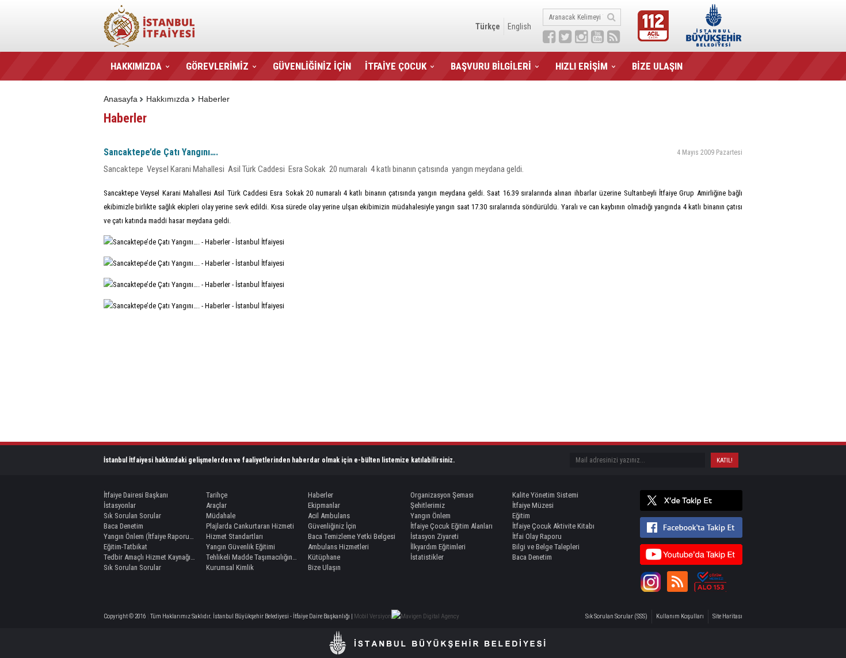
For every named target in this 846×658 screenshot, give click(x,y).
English (519, 26)
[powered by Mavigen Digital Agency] (425, 616)
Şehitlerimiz (427, 505)
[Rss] (677, 581)
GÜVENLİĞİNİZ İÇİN (312, 66)
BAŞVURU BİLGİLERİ (491, 66)
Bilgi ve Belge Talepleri (546, 546)
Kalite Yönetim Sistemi (545, 495)
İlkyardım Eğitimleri (438, 546)
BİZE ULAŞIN (657, 66)
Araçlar (216, 505)
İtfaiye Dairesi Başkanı (136, 495)
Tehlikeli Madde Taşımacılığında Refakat (252, 557)
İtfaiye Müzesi (533, 505)
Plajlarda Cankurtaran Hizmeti (250, 526)
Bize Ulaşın (324, 567)
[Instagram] (650, 581)
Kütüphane (324, 557)
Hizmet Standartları (234, 536)
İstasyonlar (120, 505)
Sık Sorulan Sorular (132, 515)
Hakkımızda (167, 99)
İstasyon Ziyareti (434, 536)
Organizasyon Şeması (442, 495)
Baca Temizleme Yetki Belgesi (351, 536)
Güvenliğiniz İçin (332, 526)
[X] (691, 500)
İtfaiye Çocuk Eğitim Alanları (451, 526)
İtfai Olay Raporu (537, 536)
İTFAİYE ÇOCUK (395, 66)
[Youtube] (691, 554)
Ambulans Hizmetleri (338, 546)
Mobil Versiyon (372, 616)
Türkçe (487, 26)
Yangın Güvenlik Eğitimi (240, 546)
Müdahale (220, 515)
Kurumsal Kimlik (230, 567)
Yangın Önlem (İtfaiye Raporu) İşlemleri (150, 536)
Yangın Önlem (430, 515)
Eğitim (521, 515)
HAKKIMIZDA (136, 66)
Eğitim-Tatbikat (125, 546)
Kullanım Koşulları (680, 616)
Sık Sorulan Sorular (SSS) (616, 616)
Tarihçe (216, 495)
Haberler (214, 99)
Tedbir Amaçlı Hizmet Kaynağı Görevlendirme (150, 557)
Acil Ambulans (329, 515)
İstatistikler (427, 557)
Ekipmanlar (324, 505)
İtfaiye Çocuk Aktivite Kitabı (553, 526)
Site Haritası (727, 616)
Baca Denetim (123, 526)
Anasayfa (121, 99)
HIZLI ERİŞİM (581, 66)
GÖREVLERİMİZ (217, 66)
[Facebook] (691, 527)
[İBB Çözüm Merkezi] (710, 581)
